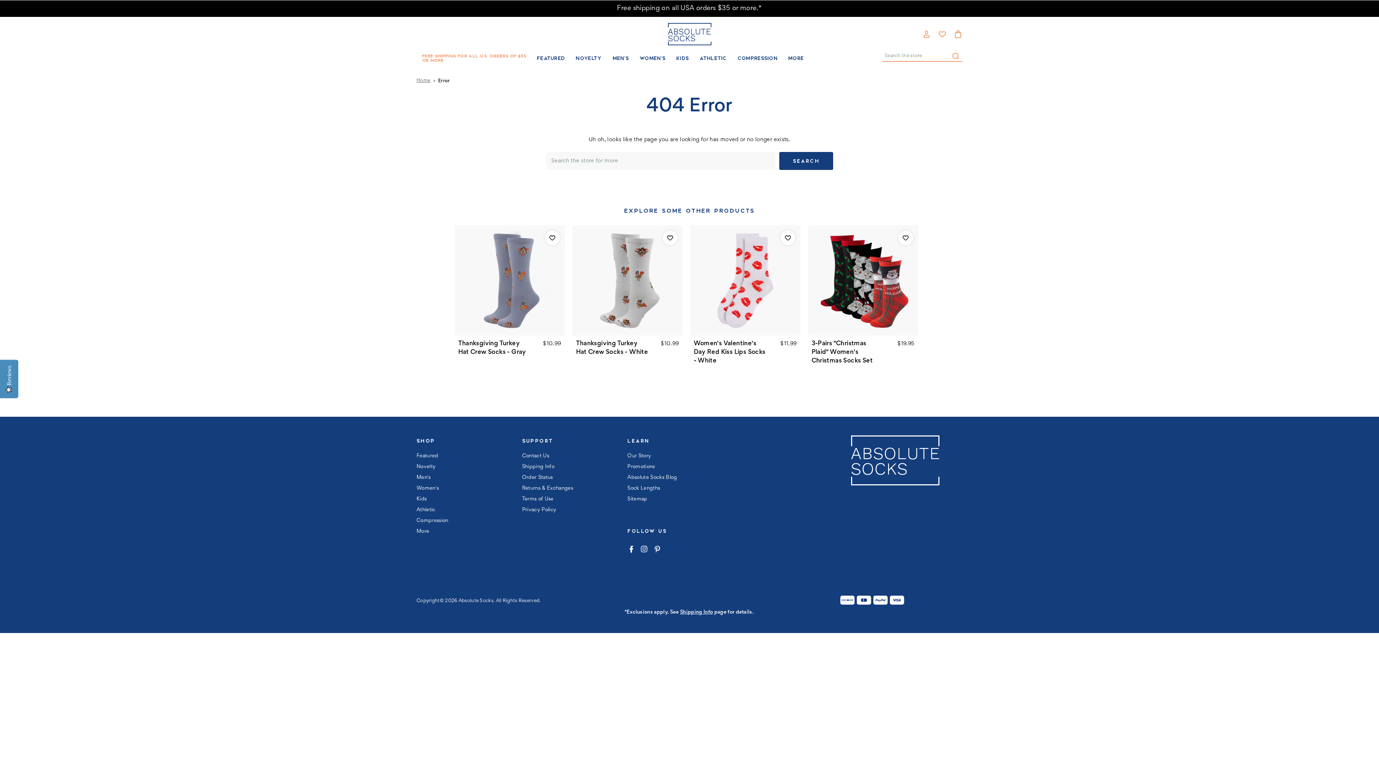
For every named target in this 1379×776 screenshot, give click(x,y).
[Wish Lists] (942, 34)
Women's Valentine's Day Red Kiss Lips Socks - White (730, 352)
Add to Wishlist (552, 238)
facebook (631, 549)
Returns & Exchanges (547, 488)
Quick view (509, 280)
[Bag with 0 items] (958, 34)
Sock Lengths (643, 488)
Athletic (713, 58)
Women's (652, 58)
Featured (551, 58)
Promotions (641, 467)
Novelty (589, 58)
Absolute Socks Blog (652, 477)
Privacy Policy (539, 510)
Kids (682, 58)
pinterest (657, 549)
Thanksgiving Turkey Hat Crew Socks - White (612, 348)
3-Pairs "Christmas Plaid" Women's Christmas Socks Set (842, 352)
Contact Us (535, 456)
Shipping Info (538, 467)
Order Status (537, 477)
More (796, 58)
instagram (644, 549)
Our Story (639, 456)
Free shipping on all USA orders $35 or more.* (689, 8)
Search (955, 56)
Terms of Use (538, 499)
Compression (757, 58)
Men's (621, 58)
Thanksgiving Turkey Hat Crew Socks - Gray (492, 348)
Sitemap (637, 499)
